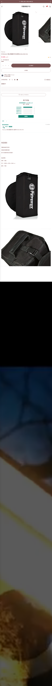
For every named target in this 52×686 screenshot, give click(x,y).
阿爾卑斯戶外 (26, 6)
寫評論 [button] (26, 116)
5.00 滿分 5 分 (29, 103)
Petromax (3, 52)
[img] (5, 124)
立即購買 (26, 70)
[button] (19, 107)
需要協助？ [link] (48, 79)
